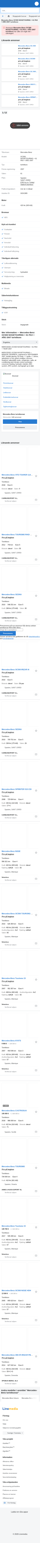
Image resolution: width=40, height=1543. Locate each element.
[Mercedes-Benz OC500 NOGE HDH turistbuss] (20, 1275)
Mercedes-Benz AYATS (11, 1041)
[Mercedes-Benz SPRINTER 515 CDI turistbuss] (20, 774)
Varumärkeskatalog (9, 1477)
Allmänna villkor (8, 1461)
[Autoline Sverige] (14, 3)
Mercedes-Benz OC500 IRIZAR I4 (15, 670)
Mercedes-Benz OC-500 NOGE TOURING (27, 71)
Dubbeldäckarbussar (10, 397)
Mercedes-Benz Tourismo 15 (14, 978)
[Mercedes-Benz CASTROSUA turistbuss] (20, 1095)
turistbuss (24, 165)
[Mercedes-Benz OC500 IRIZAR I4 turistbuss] (20, 654)
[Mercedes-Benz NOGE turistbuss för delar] (20, 836)
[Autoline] (8, 16)
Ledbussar (7, 392)
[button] (36, 3)
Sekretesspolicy (8, 1465)
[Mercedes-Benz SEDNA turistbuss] (20, 579)
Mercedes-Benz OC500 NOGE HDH (16, 1290)
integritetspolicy (34, 636)
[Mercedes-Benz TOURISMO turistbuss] (20, 1151)
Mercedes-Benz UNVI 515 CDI (27, 84)
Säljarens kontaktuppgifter (12, 1428)
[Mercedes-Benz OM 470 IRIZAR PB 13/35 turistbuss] (20, 1339)
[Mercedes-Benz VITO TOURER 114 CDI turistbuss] (20, 459)
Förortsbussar (8, 383)
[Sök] (37, 10)
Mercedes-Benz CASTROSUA (14, 1111)
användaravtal (8, 638)
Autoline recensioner (10, 1473)
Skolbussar (7, 402)
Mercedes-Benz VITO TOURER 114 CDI (18, 475)
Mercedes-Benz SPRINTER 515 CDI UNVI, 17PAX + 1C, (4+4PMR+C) (27, 97)
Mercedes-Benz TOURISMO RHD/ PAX (18, 535)
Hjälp (4, 1424)
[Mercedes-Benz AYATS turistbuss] (20, 1025)
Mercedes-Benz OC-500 (27, 46)
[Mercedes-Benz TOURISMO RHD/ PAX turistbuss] (20, 519)
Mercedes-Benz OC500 (26, 59)
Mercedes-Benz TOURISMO (13, 1166)
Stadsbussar (7, 388)
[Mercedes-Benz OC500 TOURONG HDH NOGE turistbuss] (20, 898)
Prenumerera (8, 633)
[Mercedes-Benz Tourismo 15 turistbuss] (20, 963)
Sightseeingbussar (10, 407)
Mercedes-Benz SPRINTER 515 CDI (16, 789)
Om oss (5, 1420)
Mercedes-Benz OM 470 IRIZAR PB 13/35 (19, 1355)
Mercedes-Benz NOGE (11, 851)
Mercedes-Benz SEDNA (12, 594)
